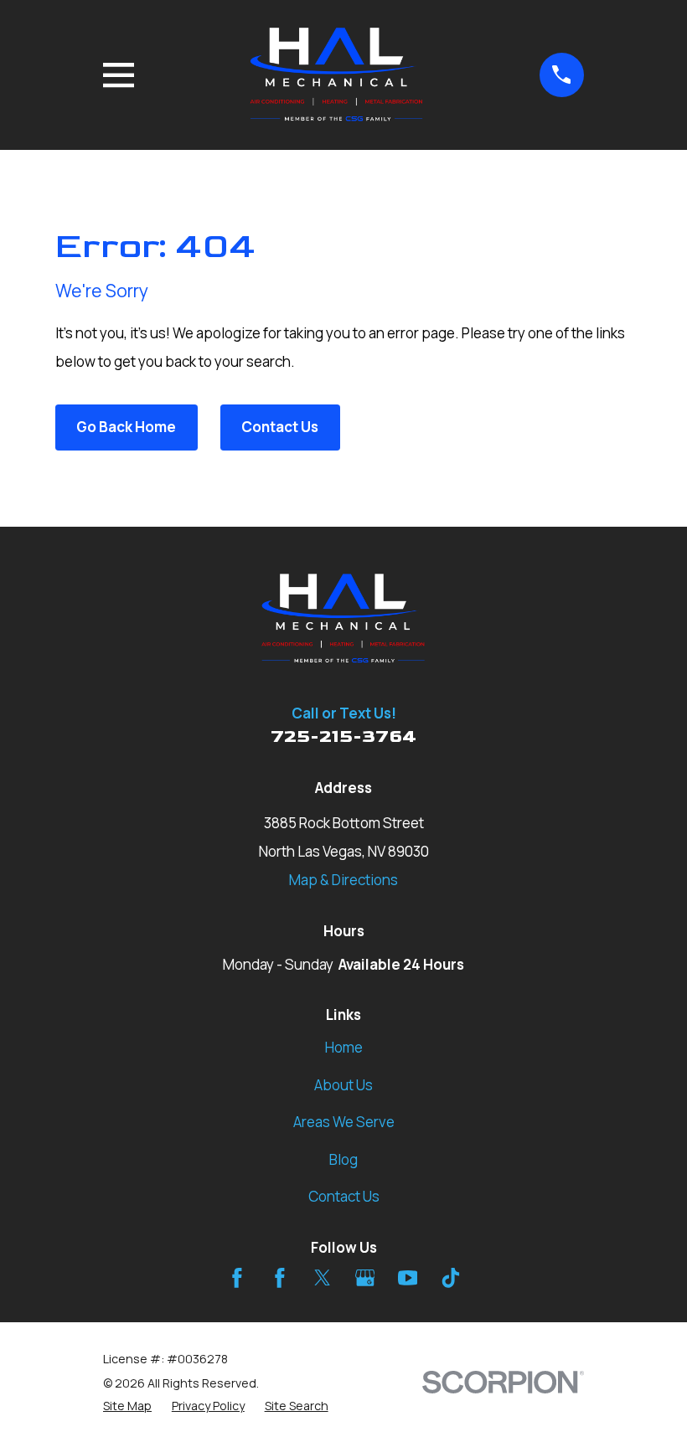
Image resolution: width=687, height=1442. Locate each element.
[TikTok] (451, 1278)
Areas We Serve (344, 1121)
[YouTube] (408, 1278)
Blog (343, 1159)
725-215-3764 (343, 736)
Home (344, 1047)
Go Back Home (126, 426)
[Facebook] (237, 1278)
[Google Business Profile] (365, 1278)
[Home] (336, 75)
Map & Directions (343, 879)
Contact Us (279, 426)
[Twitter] (323, 1278)
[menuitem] (127, 1406)
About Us (343, 1084)
